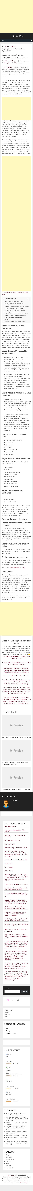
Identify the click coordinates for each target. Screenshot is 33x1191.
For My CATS (8, 863)
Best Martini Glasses (10, 826)
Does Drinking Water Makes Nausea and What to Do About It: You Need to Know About (17, 1143)
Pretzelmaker (10, 1086)
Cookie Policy (8, 1010)
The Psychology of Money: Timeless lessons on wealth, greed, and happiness (16, 907)
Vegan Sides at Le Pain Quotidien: (14, 308)
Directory (7, 1014)
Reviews (8, 1166)
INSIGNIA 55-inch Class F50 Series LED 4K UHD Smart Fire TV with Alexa (16, 919)
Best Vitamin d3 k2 (9, 844)
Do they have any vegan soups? (14, 317)
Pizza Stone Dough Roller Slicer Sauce (14, 321)
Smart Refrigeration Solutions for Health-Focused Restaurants (15, 1114)
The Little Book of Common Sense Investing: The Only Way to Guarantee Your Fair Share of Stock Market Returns (16, 901)
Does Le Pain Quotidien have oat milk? (15, 315)
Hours (7, 1163)
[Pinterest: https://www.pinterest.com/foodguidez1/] (18, 1001)
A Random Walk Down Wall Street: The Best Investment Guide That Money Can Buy (16, 894)
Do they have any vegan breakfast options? (17, 313)
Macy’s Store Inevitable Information (16, 1135)
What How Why (10, 1168)
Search (6, 989)
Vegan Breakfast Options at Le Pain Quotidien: (15, 304)
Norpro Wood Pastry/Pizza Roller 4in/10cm (16, 676)
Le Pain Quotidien (7, 67)
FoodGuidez (16, 36)
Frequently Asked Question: (11, 312)
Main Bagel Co (10, 1099)
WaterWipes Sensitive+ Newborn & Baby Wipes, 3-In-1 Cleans (16, 925)
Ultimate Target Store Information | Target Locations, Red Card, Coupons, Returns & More (17, 1118)
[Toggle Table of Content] (27, 299)
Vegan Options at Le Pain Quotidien (13, 301)
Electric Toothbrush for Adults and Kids (16, 884)
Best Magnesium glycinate (12, 840)
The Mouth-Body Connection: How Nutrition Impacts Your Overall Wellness (16, 1128)
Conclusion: (7, 319)
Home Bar (9, 1061)
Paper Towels (8, 870)
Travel (6, 1016)
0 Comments (18, 63)
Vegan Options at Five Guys (17, 567)
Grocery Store (10, 1159)
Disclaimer (7, 1012)
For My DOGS (8, 867)
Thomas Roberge (10, 61)
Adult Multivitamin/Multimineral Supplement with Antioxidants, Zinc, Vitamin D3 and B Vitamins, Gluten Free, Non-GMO (16, 854)
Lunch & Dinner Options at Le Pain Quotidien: (17, 306)
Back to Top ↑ (24, 1183)
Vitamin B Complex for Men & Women (15, 848)
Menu (2, 40)
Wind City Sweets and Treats (14, 1073)
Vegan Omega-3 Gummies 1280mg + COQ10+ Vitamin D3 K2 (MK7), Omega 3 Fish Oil (16, 936)
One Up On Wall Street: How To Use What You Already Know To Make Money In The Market (15, 913)
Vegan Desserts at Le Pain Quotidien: (15, 310)
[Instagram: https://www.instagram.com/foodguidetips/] (13, 1001)
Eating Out (7, 63)
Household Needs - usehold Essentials (15, 860)
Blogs (7, 1155)
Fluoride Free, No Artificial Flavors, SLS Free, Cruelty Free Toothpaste (15, 888)
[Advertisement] (16, 16)
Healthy (8, 1161)
